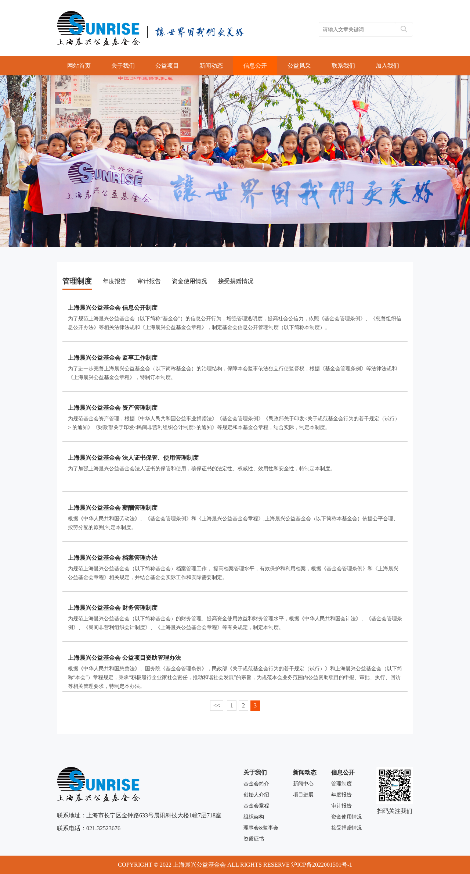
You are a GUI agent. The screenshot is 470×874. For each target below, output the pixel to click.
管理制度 (77, 281)
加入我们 (387, 66)
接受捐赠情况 (235, 281)
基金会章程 (256, 806)
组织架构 (253, 817)
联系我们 (343, 66)
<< (216, 705)
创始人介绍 (256, 795)
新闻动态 (211, 66)
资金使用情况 (189, 281)
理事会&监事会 (260, 828)
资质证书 (253, 839)
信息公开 (255, 66)
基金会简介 (256, 783)
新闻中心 (303, 783)
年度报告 (114, 281)
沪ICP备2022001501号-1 (321, 864)
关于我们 (123, 66)
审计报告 (149, 281)
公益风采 (299, 66)
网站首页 (79, 66)
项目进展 (303, 795)
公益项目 (167, 66)
